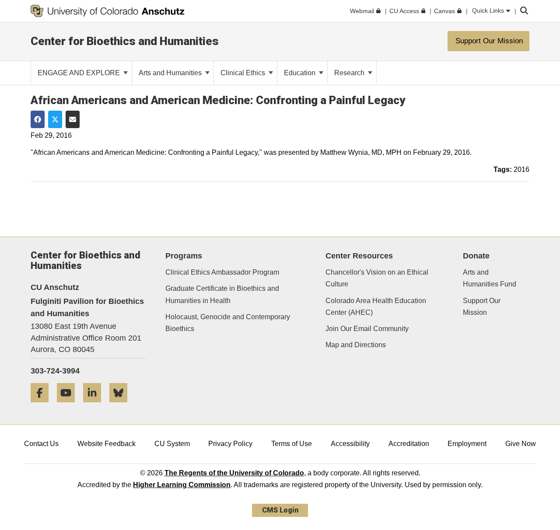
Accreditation (408, 443)
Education (300, 73)
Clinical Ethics (243, 73)
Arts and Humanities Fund (489, 278)
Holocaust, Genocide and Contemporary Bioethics (227, 322)
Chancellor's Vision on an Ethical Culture (377, 278)
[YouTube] (69, 405)
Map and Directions (356, 345)
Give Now (520, 443)
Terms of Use (291, 443)
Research (350, 73)
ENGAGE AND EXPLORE (80, 73)
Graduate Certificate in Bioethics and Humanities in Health (222, 294)
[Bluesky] (121, 405)
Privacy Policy (230, 443)
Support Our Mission (481, 306)
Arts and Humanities (171, 73)
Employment (467, 443)
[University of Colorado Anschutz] (108, 11)
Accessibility (350, 443)
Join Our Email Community (367, 328)
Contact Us (41, 443)
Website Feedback (106, 443)
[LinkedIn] (95, 405)
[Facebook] (43, 405)
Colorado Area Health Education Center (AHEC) (376, 306)
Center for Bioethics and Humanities (125, 41)
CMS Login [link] (280, 510)
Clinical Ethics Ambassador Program (222, 272)
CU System (172, 443)
